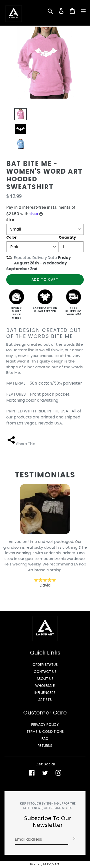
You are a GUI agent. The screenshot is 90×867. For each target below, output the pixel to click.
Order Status (45, 664)
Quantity (67, 237)
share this (25, 443)
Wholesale (45, 685)
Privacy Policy (45, 724)
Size (10, 219)
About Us (45, 678)
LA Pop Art (51, 864)
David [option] (45, 563)
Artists (45, 699)
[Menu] (83, 10)
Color (11, 237)
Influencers (45, 692)
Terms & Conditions (45, 731)
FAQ (45, 738)
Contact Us (45, 671)
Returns (45, 745)
